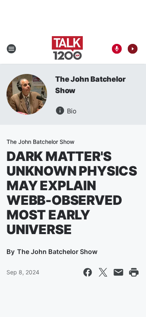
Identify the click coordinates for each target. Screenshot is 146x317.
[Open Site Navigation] (11, 49)
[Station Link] (67, 49)
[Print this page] (134, 272)
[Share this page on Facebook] (87, 272)
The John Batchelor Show (40, 141)
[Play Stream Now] (132, 49)
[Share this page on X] (103, 272)
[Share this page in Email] (118, 272)
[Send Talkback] (117, 49)
